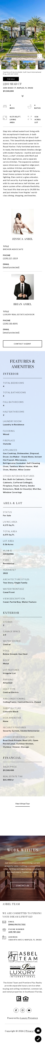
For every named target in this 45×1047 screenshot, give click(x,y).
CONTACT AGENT (22, 344)
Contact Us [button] (22, 885)
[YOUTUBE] (29, 1010)
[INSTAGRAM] (22, 1010)
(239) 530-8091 (10, 323)
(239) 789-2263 (14, 932)
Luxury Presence (29, 1018)
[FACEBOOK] (16, 1010)
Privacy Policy (32, 1031)
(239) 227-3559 (10, 258)
